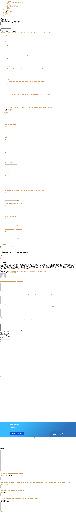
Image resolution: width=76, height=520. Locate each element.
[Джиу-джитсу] (11, 172)
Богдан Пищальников (10, 216)
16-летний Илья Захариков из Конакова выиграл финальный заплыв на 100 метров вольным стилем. (27, 271)
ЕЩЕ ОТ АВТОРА (19, 281)
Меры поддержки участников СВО (11, 6)
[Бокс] (11, 133)
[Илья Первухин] (12, 238)
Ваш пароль (13, 23)
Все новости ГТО (10, 11)
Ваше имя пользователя (15, 22)
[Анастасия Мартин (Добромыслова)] (12, 225)
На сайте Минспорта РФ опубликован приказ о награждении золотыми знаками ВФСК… (29, 94)
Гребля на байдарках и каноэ (12, 162)
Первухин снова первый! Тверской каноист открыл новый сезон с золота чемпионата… (26, 190)
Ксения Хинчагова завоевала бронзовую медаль (12, 490)
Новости (2, 475)
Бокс (6, 137)
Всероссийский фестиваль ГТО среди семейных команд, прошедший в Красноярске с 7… (28, 55)
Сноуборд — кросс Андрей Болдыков (14, 203)
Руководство (7, 3)
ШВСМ (1, 278)
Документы (7, 7)
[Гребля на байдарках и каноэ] (11, 159)
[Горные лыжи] (11, 146)
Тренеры (4, 14)
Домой (1, 247)
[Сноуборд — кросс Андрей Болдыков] (12, 200)
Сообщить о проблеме (17, 433)
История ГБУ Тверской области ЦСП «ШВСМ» (14, 2)
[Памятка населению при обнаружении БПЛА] (19, 470)
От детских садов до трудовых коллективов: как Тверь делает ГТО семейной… (26, 81)
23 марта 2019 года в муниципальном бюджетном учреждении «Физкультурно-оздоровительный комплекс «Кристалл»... (32, 513)
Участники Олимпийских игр (8, 12)
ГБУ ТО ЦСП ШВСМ (7, 1)
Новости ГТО (7, 10)
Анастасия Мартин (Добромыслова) (13, 229)
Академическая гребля (10, 124)
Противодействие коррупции (10, 5)
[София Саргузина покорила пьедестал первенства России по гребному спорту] (2, 495)
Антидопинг (7, 8)
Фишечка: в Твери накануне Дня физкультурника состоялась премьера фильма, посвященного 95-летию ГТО (27, 306)
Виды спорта (5, 13)
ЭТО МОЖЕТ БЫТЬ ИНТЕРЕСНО (7, 281)
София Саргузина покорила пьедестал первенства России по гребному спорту (20, 498)
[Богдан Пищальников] (12, 213)
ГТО (3, 9)
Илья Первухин (8, 242)
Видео (4, 15)
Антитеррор (7, 4)
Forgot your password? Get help (6, 25)
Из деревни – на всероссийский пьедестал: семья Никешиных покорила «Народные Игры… (29, 107)
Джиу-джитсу (8, 175)
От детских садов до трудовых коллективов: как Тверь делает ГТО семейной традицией (21, 319)
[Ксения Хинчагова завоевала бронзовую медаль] (2, 487)
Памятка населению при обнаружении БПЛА (11, 473)
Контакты (4, 16)
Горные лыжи (8, 150)
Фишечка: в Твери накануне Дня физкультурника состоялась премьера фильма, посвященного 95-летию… (33, 68)
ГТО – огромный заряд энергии (13, 272)
